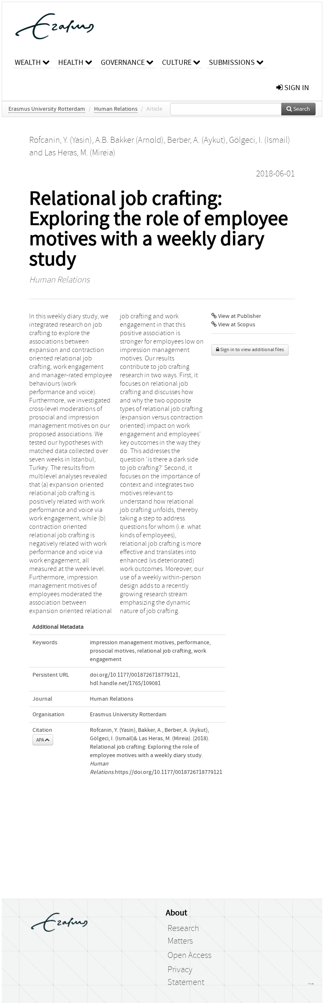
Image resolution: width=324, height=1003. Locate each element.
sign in (296, 87)
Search (301, 109)
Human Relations (116, 109)
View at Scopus (236, 324)
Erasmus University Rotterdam (46, 109)
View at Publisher (239, 316)
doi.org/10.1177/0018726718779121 (134, 675)
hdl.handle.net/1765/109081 (125, 683)
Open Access (189, 955)
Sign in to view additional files (251, 349)
